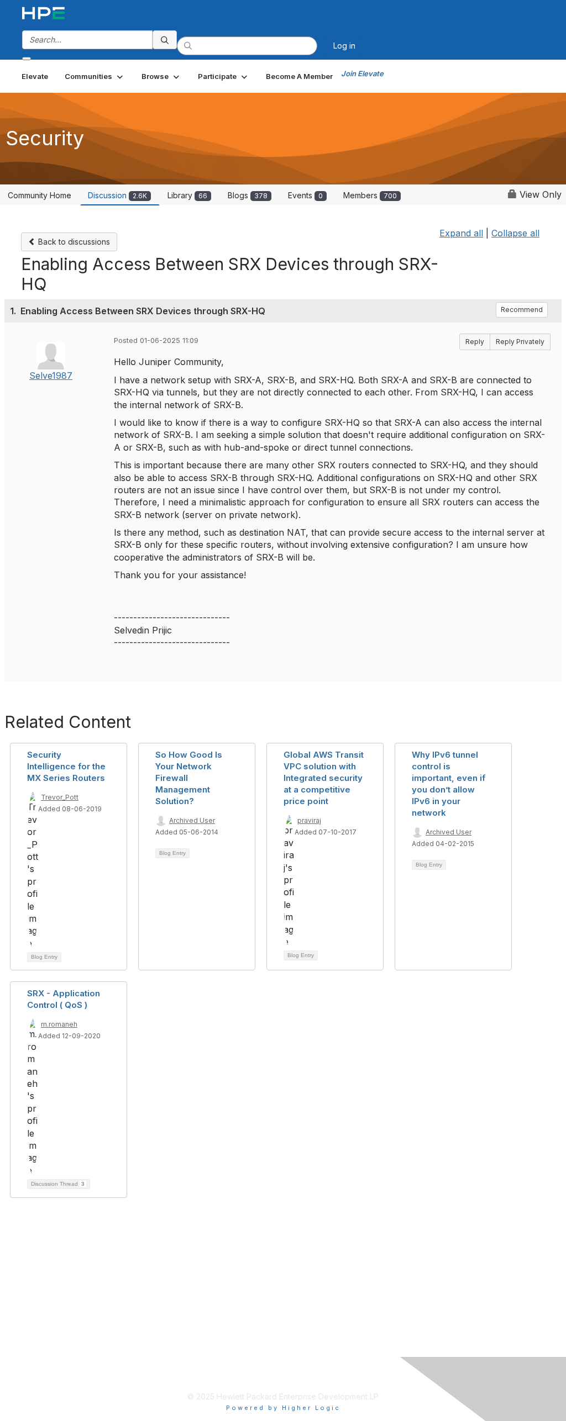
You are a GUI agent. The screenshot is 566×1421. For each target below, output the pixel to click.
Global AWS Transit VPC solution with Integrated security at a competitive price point (324, 777)
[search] (165, 39)
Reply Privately (520, 341)
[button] (94, 76)
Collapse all (515, 233)
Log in (344, 45)
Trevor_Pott (59, 797)
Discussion (117, 195)
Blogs (248, 195)
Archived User (192, 820)
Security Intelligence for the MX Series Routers (66, 766)
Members (370, 195)
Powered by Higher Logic (283, 1408)
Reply (474, 341)
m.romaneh (59, 1024)
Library (187, 195)
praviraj (309, 820)
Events (305, 195)
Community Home (39, 195)
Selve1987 (50, 375)
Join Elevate (362, 73)
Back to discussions (73, 241)
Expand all (461, 233)
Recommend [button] (522, 309)
